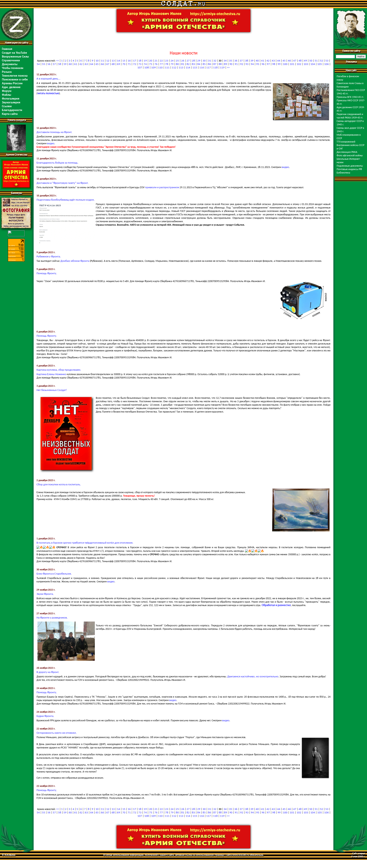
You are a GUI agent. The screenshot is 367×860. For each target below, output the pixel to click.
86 (209, 64)
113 (181, 67)
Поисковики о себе (15, 79)
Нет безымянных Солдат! (52, 390)
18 (139, 60)
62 (81, 64)
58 (59, 64)
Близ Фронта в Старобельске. (54, 573)
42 (268, 60)
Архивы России (12, 83)
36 (235, 60)
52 (321, 60)
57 (54, 64)
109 (153, 67)
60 (70, 64)
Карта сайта (10, 114)
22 (161, 60)
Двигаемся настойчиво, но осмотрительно (252, 676)
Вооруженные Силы (15, 56)
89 (225, 64)
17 (134, 60)
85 (204, 64)
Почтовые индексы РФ (349, 169)
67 (107, 64)
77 (161, 64)
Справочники (11, 60)
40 (257, 60)
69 (118, 64)
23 (166, 60)
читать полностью (48, 93)
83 (193, 64)
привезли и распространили (162, 187)
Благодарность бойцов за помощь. (57, 162)
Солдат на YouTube (14, 52)
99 (279, 64)
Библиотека (343, 172)
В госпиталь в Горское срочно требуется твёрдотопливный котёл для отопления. (85, 542)
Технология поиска (15, 75)
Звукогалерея (11, 102)
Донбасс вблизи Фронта (74, 261)
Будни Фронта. (45, 716)
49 (305, 60)
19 (145, 60)
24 (172, 60)
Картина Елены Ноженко (51, 374)
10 (97, 60)
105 (319, 64)
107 (139, 67)
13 (113, 60)
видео (50, 143)
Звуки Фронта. (45, 594)
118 (215, 67)
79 (172, 64)
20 (150, 60)
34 (225, 60)
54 (38, 64)
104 (312, 64)
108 (146, 67)
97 (268, 64)
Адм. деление (11, 87)
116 (201, 67)
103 (306, 64)
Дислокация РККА (347, 152)
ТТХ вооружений (346, 141)
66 (102, 64)
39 (251, 60)
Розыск (7, 72)
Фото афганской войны (350, 155)
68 (113, 64)
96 (263, 64)
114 (188, 67)
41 (262, 60)
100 (285, 64)
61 (75, 64)
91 (236, 64)
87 (214, 64)
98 (273, 64)
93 (246, 64)
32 (214, 60)
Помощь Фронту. (47, 273)
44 (278, 60)
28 (193, 60)
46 (289, 60)
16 (129, 60)
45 (284, 60)
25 (177, 60)
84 (198, 64)
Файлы (6, 94)
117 (208, 67)
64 (91, 64)
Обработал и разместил (276, 605)
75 (150, 64)
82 (188, 64)
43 (273, 60)
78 (166, 64)
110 (160, 67)
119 (222, 67)
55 (43, 64)
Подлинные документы (350, 166)
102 (299, 64)
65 (97, 64)
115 (194, 67)
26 (182, 60)
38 (246, 60)
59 (65, 64)
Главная (7, 49)
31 (209, 60)
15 (123, 60)
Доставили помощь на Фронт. (54, 132)
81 (182, 64)
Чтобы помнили (12, 68)
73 (139, 64)
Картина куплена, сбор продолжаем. (59, 370)
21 (156, 60)
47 (294, 60)
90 (230, 64)
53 (326, 60)
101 (292, 64)
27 (188, 60)
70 (123, 64)
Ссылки (7, 106)
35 (230, 60)
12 (107, 60)
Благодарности (12, 110)
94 (252, 64)
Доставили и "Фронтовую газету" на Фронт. (63, 183)
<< (57, 60)
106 (326, 64)
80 (177, 64)
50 (310, 60)
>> (228, 67)
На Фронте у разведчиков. (52, 617)
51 (316, 60)
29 (198, 60)
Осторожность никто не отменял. (57, 733)
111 (167, 67)
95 (257, 64)
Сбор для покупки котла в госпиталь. (59, 484)
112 (174, 67)
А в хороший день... (48, 78)
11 (102, 60)
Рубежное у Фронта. (49, 256)
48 (300, 60)
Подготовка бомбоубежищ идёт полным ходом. (66, 200)
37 (241, 60)
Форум (6, 91)
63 (86, 64)
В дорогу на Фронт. (48, 672)
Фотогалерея (10, 98)
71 (129, 64)
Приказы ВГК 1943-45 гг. (350, 97)
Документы (9, 64)
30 (204, 60)
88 (220, 64)
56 (48, 64)
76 (156, 64)
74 (145, 64)
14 (118, 60)
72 (134, 64)
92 (241, 64)
